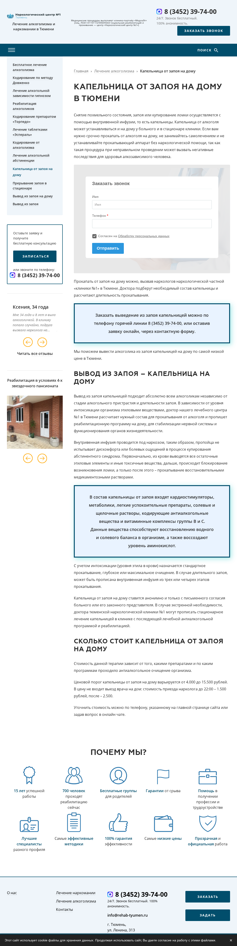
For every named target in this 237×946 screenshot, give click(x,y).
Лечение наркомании (75, 892)
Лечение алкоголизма (114, 71)
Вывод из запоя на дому (33, 196)
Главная (81, 71)
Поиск (205, 50)
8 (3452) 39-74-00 (190, 11)
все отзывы (42, 353)
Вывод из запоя (25, 204)
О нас (12, 892)
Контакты (64, 909)
